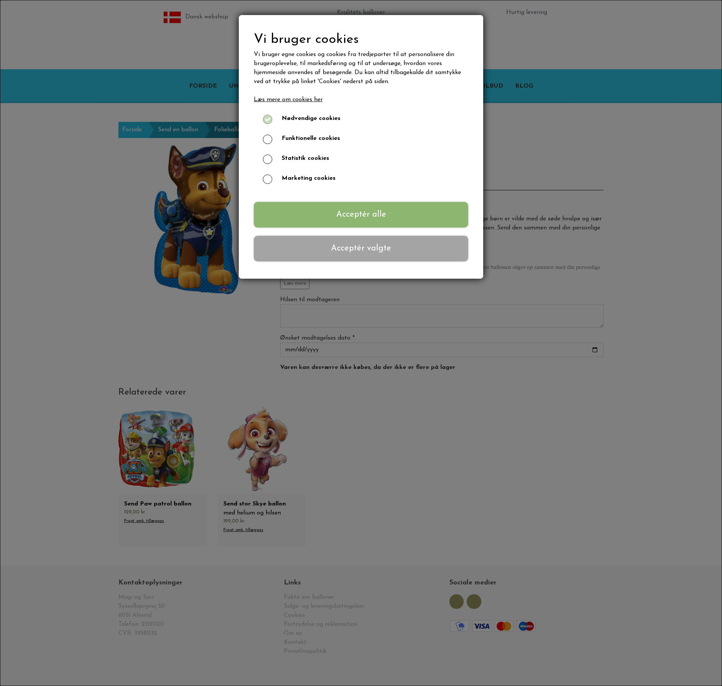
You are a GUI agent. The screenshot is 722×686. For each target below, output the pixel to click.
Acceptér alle (361, 214)
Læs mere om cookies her (288, 100)
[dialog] (361, 343)
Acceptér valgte (361, 248)
